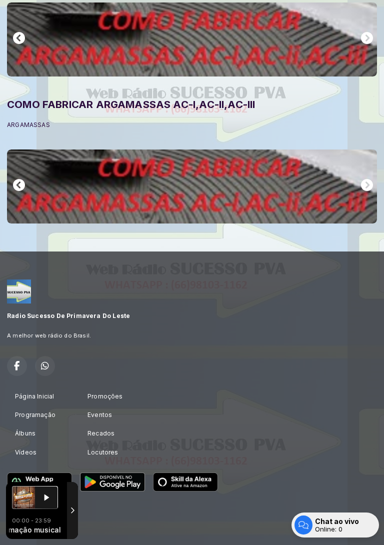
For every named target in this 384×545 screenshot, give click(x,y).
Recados (101, 433)
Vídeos (25, 452)
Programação (35, 414)
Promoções (105, 396)
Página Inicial (34, 396)
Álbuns (25, 433)
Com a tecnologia (28, 527)
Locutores (103, 452)
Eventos (100, 414)
